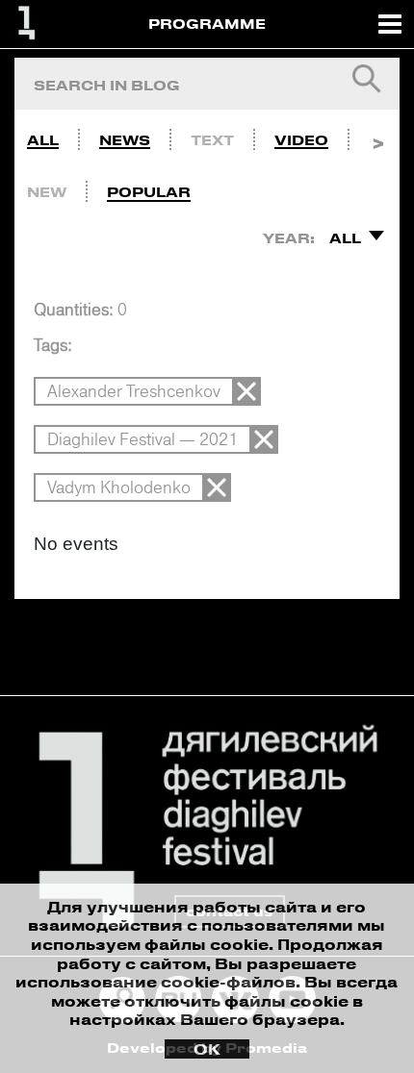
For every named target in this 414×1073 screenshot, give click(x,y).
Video (301, 140)
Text (212, 140)
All (43, 140)
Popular (149, 192)
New (46, 192)
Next (378, 136)
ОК (207, 1049)
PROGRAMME (207, 23)
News (124, 140)
